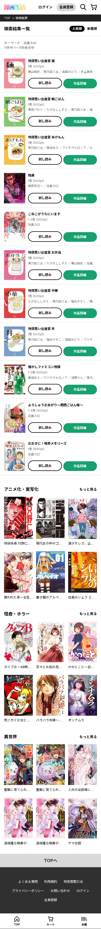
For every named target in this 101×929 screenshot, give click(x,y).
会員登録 (66, 7)
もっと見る (88, 489)
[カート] (93, 7)
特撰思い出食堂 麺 (41, 61)
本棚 (84, 924)
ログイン (46, 7)
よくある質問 (28, 882)
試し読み (45, 83)
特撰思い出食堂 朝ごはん (46, 99)
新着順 (92, 29)
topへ (50, 860)
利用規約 (50, 882)
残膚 (31, 175)
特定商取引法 (73, 882)
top (7, 18)
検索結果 (21, 18)
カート (51, 924)
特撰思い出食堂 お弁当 (44, 252)
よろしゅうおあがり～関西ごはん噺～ (55, 405)
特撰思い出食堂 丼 (41, 329)
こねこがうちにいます (44, 214)
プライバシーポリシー (28, 891)
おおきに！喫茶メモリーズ (47, 443)
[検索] (83, 7)
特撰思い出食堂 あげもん (46, 137)
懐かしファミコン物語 (44, 367)
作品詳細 (80, 83)
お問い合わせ (60, 891)
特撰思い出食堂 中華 (43, 291)
